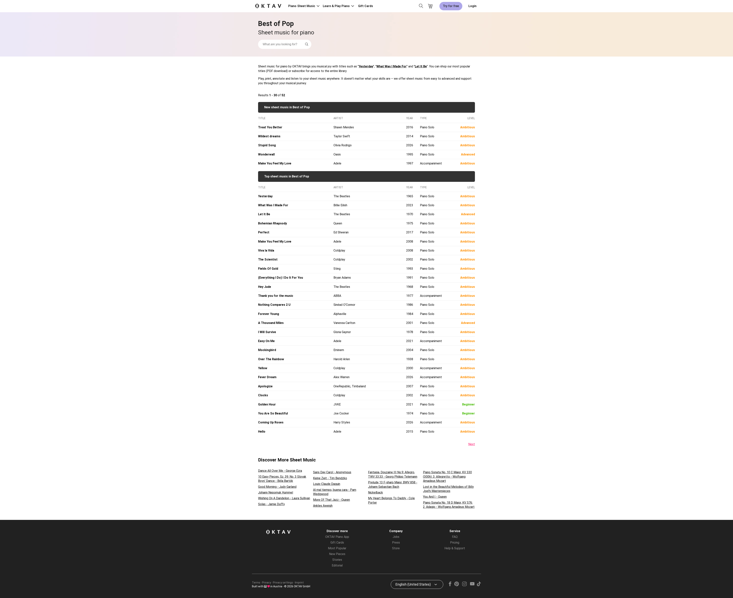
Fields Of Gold (268, 268)
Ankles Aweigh (323, 505)
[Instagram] (464, 585)
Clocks (263, 395)
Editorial (337, 565)
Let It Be (421, 66)
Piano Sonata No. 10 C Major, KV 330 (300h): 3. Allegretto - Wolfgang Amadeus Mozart (447, 476)
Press (396, 542)
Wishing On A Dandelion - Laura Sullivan (284, 498)
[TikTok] (478, 585)
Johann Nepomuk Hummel (275, 492)
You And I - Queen (435, 496)
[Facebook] (450, 585)
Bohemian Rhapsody (272, 223)
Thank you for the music (275, 296)
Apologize (265, 386)
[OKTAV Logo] (268, 6)
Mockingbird (267, 350)
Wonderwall (266, 154)
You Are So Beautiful (273, 413)
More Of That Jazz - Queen (331, 500)
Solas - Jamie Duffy (271, 504)
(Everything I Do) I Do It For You (280, 277)
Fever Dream (267, 377)
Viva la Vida (266, 250)
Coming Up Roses (270, 422)
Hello (261, 431)
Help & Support (454, 548)
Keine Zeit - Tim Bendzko (330, 478)
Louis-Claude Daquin (326, 484)
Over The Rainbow (271, 359)
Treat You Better (270, 127)
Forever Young (268, 314)
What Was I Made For (391, 66)
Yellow (262, 368)
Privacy (266, 582)
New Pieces (337, 554)
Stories (337, 560)
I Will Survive (267, 332)
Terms (256, 582)
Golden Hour (267, 404)
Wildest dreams (269, 136)
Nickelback (375, 492)
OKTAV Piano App (337, 537)
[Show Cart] (430, 6)
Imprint (299, 582)
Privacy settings (283, 582)
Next (471, 444)
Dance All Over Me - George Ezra (280, 471)
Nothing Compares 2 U (274, 305)
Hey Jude (264, 287)
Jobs (396, 537)
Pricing (454, 542)
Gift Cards (365, 6)
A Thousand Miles (271, 323)
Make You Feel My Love (274, 163)
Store (396, 548)
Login (472, 6)
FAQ (455, 537)
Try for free (451, 6)
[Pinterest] (456, 585)
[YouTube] (472, 585)
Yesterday (366, 66)
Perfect (263, 232)
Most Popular (337, 548)
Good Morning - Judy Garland (277, 487)
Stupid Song (267, 145)
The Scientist (268, 259)
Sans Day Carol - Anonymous (332, 472)
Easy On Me (266, 341)
